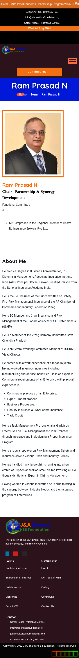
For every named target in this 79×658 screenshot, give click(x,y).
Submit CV (12, 606)
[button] (41, 34)
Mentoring (11, 596)
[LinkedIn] (34, 40)
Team (34, 94)
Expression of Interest (18, 577)
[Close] (76, 3)
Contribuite (47, 596)
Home (23, 94)
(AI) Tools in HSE (51, 577)
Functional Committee (16, 204)
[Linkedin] (6, 553)
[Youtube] (40, 40)
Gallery (45, 587)
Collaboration (13, 587)
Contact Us (47, 606)
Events (45, 568)
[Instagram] (46, 40)
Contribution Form (16, 568)
